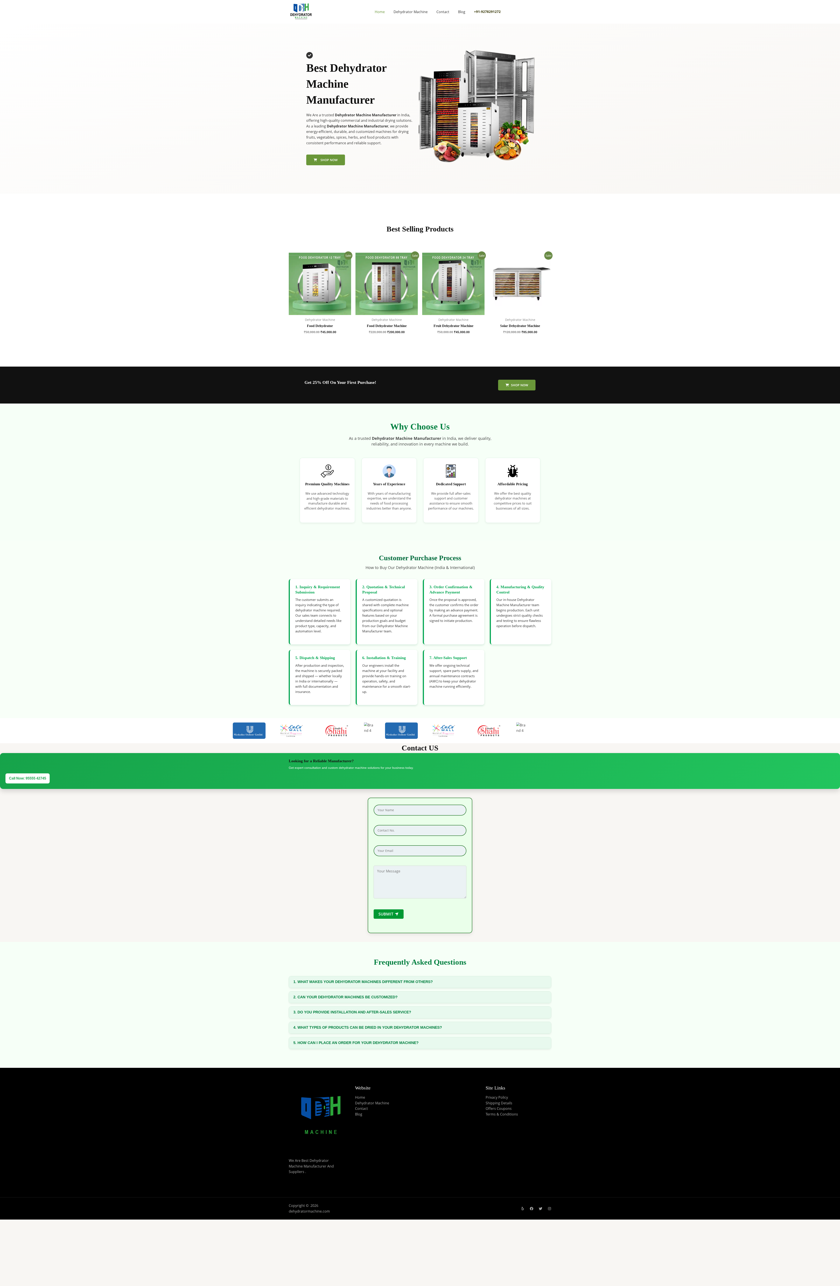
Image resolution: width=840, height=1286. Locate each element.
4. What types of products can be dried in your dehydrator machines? (367, 1027)
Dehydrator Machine (411, 11)
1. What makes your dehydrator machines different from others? (363, 982)
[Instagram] (549, 1208)
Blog (461, 11)
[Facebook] (531, 1208)
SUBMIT (389, 913)
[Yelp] (522, 1208)
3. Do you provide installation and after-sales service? (352, 1012)
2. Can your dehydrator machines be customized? (345, 997)
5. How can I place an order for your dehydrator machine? (355, 1043)
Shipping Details (499, 1103)
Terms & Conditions (502, 1114)
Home (380, 11)
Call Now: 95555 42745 (27, 778)
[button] (517, 385)
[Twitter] (540, 1208)
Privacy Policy (497, 1097)
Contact (442, 11)
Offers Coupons (499, 1108)
